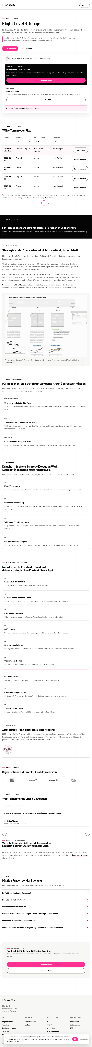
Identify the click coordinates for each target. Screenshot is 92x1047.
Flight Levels (7, 1021)
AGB (71, 1028)
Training (5, 1025)
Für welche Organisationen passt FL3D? (19, 920)
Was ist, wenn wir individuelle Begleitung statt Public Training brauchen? (32, 927)
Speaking (51, 1028)
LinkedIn (28, 1025)
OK (75, 1039)
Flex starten (27, 49)
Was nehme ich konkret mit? (14, 907)
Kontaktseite (30, 1021)
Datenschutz (75, 1025)
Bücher (50, 1021)
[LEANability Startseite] (8, 5)
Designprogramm (79, 855)
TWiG (49, 1025)
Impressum (74, 1021)
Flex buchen (80, 150)
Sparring (5, 1031)
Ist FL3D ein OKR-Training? (13, 900)
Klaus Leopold (53, 1031)
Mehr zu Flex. (50, 198)
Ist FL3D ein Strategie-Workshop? (16, 893)
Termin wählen (10, 49)
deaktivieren (83, 1039)
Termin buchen (80, 159)
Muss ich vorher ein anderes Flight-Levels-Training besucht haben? (30, 914)
